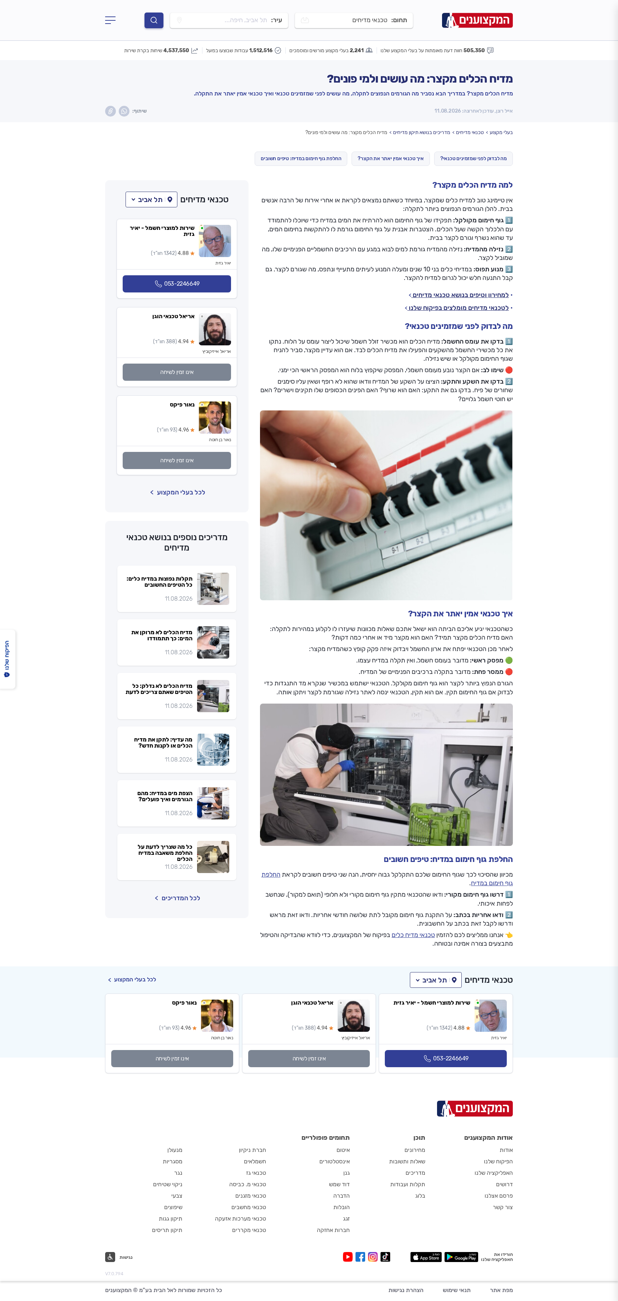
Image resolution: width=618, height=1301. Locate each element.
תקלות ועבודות (407, 1184)
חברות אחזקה (333, 1230)
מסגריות (172, 1161)
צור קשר (503, 1207)
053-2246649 (182, 283)
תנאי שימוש (457, 1290)
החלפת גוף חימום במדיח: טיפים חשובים (301, 159)
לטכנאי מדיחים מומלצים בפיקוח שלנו (458, 308)
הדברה (341, 1195)
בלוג (420, 1195)
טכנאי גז (256, 1172)
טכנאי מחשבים (248, 1207)
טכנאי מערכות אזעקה (240, 1218)
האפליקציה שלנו (494, 1172)
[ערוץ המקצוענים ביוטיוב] (349, 1257)
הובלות (341, 1207)
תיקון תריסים (167, 1230)
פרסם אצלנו (499, 1195)
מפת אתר (501, 1290)
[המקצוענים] (477, 20)
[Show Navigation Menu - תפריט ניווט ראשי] (110, 20)
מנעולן (174, 1150)
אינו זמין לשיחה (176, 372)
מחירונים (414, 1150)
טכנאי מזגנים (250, 1195)
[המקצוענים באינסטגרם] (374, 1257)
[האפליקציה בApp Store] (426, 1257)
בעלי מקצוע (501, 132)
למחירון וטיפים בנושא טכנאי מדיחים (460, 295)
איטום (343, 1150)
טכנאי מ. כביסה (247, 1184)
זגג (346, 1218)
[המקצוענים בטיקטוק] (385, 1257)
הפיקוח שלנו (498, 1161)
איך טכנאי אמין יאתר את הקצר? (390, 159)
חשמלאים (255, 1161)
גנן (346, 1172)
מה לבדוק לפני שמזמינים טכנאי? (473, 159)
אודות (506, 1150)
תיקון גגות (170, 1218)
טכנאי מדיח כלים (413, 935)
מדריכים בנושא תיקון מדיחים (421, 132)
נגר (178, 1172)
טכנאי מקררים (249, 1230)
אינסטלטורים (334, 1161)
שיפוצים (173, 1207)
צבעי (176, 1195)
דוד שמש (339, 1184)
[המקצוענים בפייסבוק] (361, 1257)
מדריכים (415, 1172)
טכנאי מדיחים (470, 132)
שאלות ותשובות (407, 1161)
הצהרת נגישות (405, 1290)
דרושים (504, 1184)
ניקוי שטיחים (167, 1184)
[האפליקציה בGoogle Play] (462, 1257)
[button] (151, 199)
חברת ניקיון (252, 1150)
